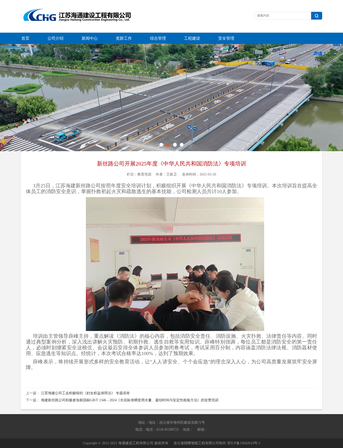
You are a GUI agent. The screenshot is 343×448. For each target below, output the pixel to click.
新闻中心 (90, 38)
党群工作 (124, 38)
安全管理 (226, 38)
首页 (25, 38)
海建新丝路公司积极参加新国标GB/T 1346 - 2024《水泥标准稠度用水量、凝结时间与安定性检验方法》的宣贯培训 (129, 400)
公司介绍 (55, 38)
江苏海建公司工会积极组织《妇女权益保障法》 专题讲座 (85, 393)
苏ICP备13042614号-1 (243, 443)
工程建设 (192, 38)
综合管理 (158, 38)
